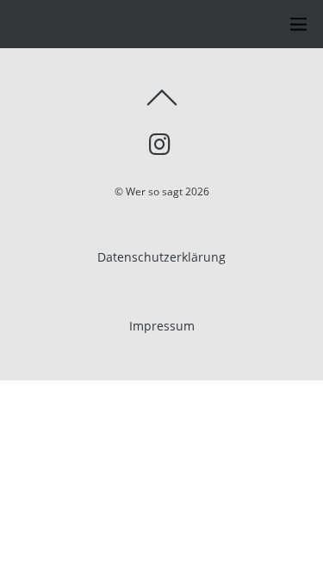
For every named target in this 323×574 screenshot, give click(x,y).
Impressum (162, 326)
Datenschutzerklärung (161, 257)
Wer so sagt (154, 191)
